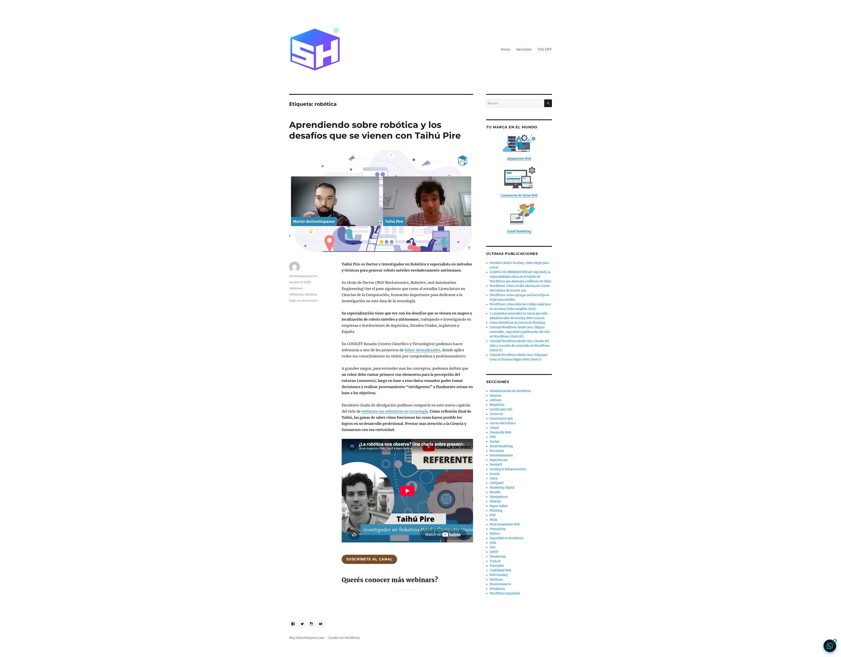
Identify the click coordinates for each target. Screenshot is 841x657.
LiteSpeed (496, 483)
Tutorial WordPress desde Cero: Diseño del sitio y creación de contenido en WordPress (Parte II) (520, 345)
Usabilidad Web (500, 570)
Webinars (296, 288)
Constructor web (501, 418)
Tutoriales (497, 566)
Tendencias (498, 556)
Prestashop (497, 529)
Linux (494, 478)
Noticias (495, 501)
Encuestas (497, 451)
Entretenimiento (501, 455)
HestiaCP (496, 464)
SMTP (494, 552)
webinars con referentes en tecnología (395, 411)
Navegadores (499, 497)
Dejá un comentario (303, 300)
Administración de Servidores (510, 391)
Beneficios (497, 405)
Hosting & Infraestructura (508, 469)
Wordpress (497, 589)
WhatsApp (829, 645)
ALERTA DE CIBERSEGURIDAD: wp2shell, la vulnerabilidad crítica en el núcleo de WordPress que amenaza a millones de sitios (520, 276)
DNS (493, 437)
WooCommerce (500, 584)
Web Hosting (499, 575)
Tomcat (495, 561)
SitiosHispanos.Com (303, 276)
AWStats (496, 400)
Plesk (493, 520)
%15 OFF (545, 49)
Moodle (495, 492)
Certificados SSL (501, 409)
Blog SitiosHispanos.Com (306, 638)
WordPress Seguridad (505, 593)
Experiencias (499, 460)
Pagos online (499, 506)
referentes (296, 294)
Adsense (496, 395)
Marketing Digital (502, 487)
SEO (492, 547)
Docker (495, 441)
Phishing (496, 510)
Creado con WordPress (344, 638)
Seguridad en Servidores (506, 538)
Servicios (524, 49)
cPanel (494, 428)
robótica (311, 294)
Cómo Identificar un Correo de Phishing (517, 323)
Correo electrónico (503, 423)
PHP (493, 515)
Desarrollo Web (500, 432)
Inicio (505, 49)
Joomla (495, 474)
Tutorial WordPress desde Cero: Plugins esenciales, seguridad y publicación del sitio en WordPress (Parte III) (520, 331)
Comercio (496, 414)
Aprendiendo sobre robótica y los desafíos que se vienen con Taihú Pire (375, 130)
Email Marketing (501, 446)
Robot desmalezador (422, 350)
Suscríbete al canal (369, 559)
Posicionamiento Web (505, 524)
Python (495, 533)
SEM (493, 543)
